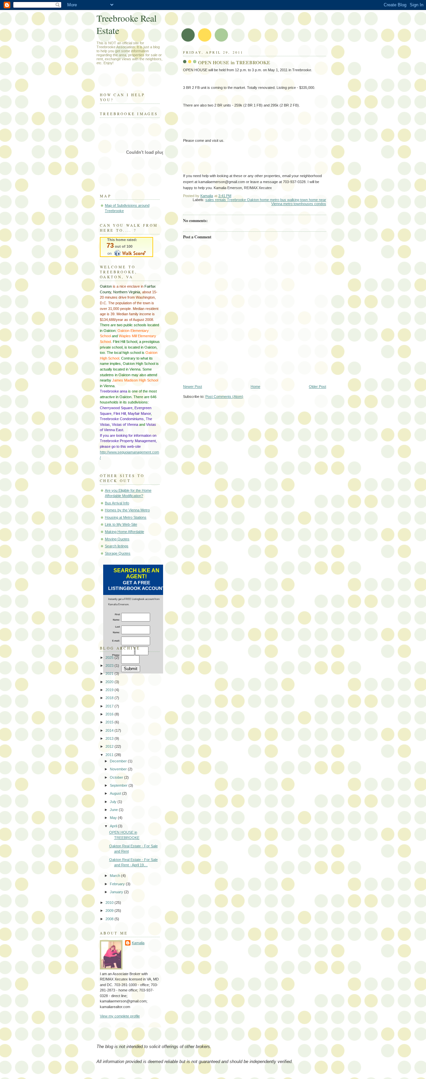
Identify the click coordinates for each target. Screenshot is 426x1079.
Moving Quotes (117, 539)
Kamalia (138, 943)
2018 (110, 698)
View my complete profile (120, 1016)
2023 (110, 666)
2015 (110, 722)
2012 (110, 746)
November (119, 769)
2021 (110, 673)
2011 (110, 755)
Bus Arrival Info (117, 503)
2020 (110, 682)
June (114, 810)
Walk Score (126, 247)
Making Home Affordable (124, 532)
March (115, 876)
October (117, 777)
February (118, 884)
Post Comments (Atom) (224, 397)
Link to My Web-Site (121, 524)
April (114, 826)
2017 (110, 706)
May (114, 818)
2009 (110, 911)
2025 (110, 658)
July (113, 802)
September (119, 785)
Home (255, 387)
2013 (110, 738)
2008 (110, 919)
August (116, 793)
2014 (110, 730)
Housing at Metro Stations (125, 517)
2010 (110, 903)
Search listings (116, 546)
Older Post (317, 387)
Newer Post (192, 387)
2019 (110, 690)
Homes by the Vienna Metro (127, 510)
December (119, 761)
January (117, 892)
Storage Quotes (117, 553)
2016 (110, 714)
